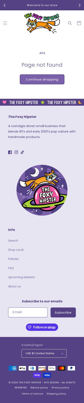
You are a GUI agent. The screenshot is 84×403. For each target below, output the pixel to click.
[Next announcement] (79, 5)
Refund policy (39, 387)
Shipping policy (56, 393)
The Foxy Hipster (30, 382)
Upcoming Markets (21, 277)
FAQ (11, 268)
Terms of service (32, 393)
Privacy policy (60, 387)
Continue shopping (42, 79)
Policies (13, 259)
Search (13, 241)
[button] (5, 23)
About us (14, 286)
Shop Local (15, 250)
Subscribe (63, 312)
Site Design (51, 382)
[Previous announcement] (4, 5)
